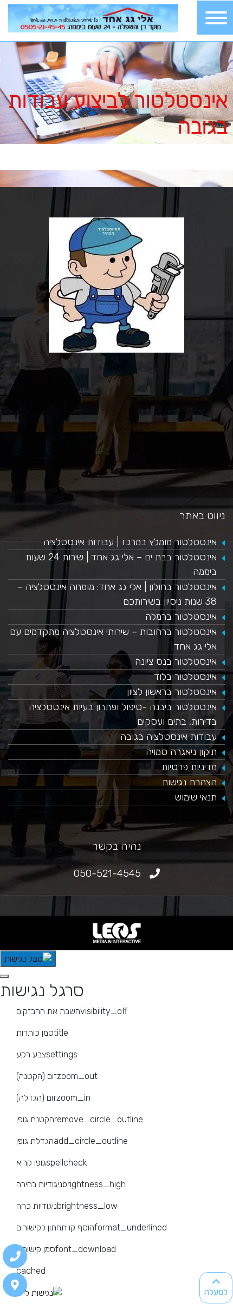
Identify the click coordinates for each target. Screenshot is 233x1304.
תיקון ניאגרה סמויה (181, 752)
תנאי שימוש (196, 797)
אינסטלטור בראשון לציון (172, 692)
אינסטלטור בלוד (185, 677)
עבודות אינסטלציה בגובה (168, 737)
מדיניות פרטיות (189, 767)
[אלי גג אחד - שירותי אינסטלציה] (93, 17)
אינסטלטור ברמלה (181, 617)
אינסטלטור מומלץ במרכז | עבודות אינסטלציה (130, 542)
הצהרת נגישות (189, 782)
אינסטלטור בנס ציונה (176, 661)
